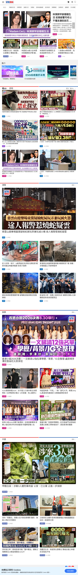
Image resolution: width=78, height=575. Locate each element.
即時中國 (4, 491)
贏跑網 (67, 7)
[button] (73, 25)
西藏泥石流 (12, 7)
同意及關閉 (70, 571)
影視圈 (42, 116)
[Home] (9, 2)
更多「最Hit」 (70, 88)
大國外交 (42, 523)
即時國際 (24, 56)
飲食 (54, 34)
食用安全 (42, 56)
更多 (73, 185)
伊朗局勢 (19, 7)
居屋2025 (26, 7)
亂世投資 (47, 7)
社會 (5, 56)
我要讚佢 (54, 7)
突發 (3, 116)
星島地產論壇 (39, 7)
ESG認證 (73, 7)
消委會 (32, 7)
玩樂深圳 (60, 7)
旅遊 (3, 146)
